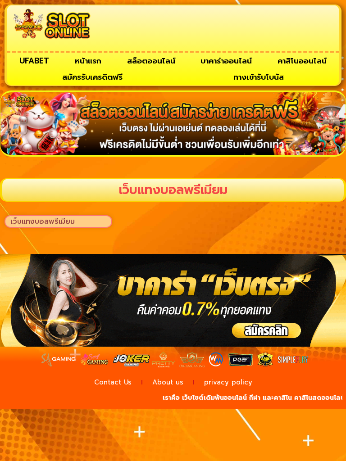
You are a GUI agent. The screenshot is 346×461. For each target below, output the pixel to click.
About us (167, 382)
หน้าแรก (88, 61)
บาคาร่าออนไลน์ (226, 61)
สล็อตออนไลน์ (151, 61)
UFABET (34, 61)
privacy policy (228, 382)
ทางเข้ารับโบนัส (258, 77)
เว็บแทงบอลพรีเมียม (42, 221)
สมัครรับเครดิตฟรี (92, 77)
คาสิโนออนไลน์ (302, 61)
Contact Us (113, 382)
